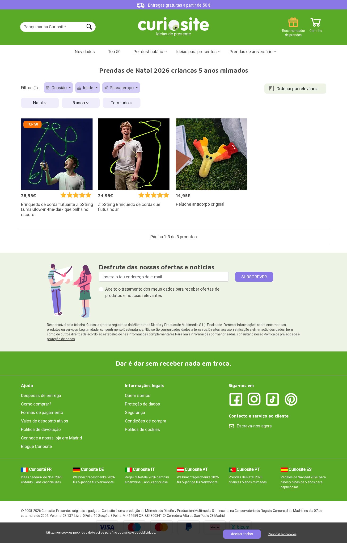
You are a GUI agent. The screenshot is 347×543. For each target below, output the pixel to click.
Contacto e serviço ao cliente (258, 416)
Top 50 (114, 51)
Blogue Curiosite (36, 446)
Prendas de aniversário (251, 51)
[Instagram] (254, 399)
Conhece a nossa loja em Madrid (51, 437)
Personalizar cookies (282, 534)
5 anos (79, 102)
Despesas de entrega (41, 395)
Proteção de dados (142, 403)
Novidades (85, 51)
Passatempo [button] (122, 87)
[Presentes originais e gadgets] (173, 23)
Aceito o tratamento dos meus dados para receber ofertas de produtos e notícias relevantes (162, 292)
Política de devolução (41, 429)
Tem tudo (120, 102)
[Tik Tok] (273, 399)
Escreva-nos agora (254, 425)
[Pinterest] (291, 399)
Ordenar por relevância (297, 88)
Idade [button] (88, 87)
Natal (38, 102)
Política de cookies (142, 429)
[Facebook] (236, 399)
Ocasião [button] (59, 87)
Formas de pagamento (42, 412)
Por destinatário (148, 51)
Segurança (135, 412)
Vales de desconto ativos (44, 420)
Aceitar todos (242, 534)
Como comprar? (36, 403)
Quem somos (137, 395)
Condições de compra (145, 420)
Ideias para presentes (196, 51)
